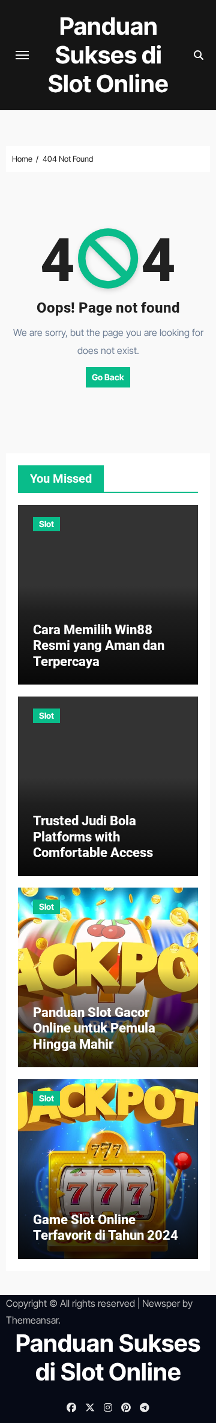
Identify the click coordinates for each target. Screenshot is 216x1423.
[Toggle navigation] (22, 55)
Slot (46, 524)
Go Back (108, 377)
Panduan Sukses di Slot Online (108, 54)
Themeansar (32, 1320)
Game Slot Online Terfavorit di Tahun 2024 (105, 1227)
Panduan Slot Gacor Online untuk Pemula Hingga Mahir (94, 1028)
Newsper (161, 1303)
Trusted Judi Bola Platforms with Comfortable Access (93, 836)
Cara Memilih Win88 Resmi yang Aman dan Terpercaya (98, 645)
